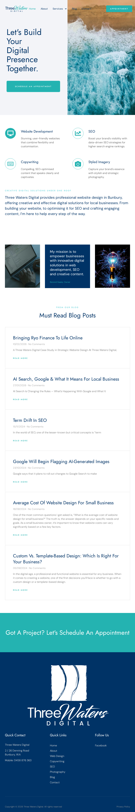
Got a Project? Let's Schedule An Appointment (67, 632)
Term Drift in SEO (30, 420)
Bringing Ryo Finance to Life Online (47, 337)
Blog (74, 8)
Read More (20, 358)
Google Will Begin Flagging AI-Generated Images (61, 461)
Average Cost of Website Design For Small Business (63, 502)
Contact (86, 8)
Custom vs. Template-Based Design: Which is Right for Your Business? (66, 558)
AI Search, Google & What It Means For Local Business (66, 379)
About (44, 8)
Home (32, 8)
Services (58, 8)
